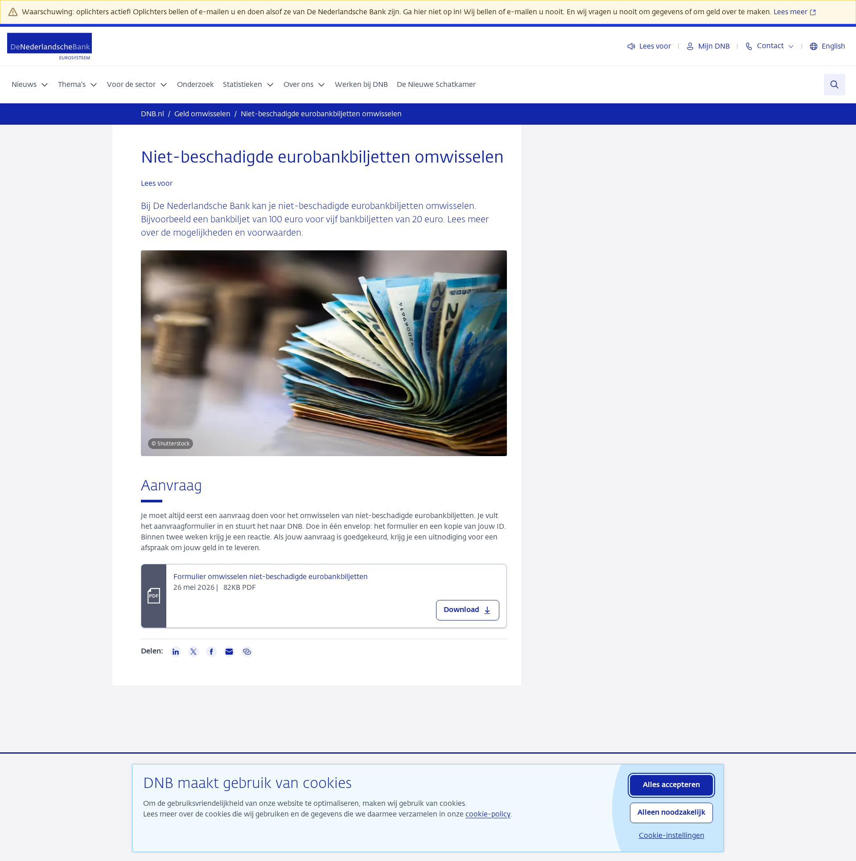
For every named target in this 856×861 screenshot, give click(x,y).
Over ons (298, 84)
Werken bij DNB (361, 84)
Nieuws (24, 84)
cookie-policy (487, 814)
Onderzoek (195, 84)
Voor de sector (131, 84)
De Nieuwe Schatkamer (436, 84)
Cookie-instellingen (671, 835)
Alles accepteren (671, 785)
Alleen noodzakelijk (671, 812)
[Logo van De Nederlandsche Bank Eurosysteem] (49, 46)
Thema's (72, 84)
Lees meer (791, 12)
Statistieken (242, 84)
